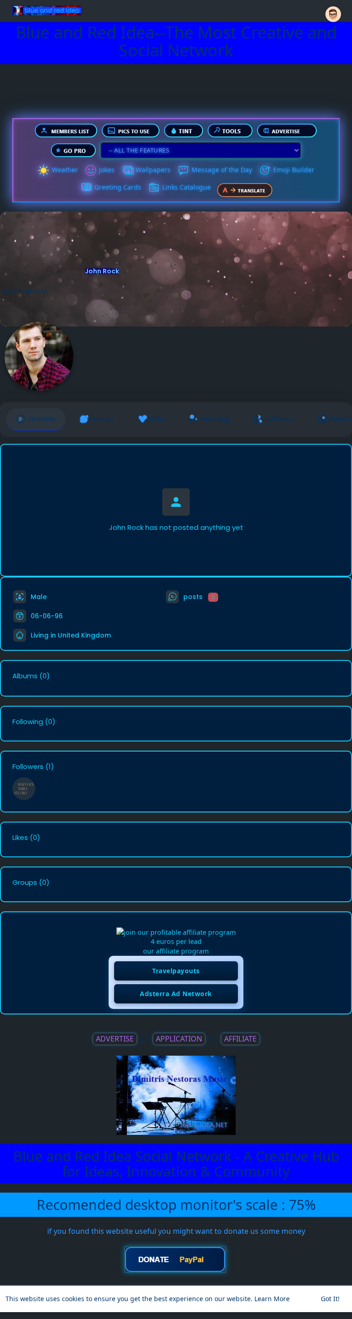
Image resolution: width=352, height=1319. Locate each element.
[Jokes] (90, 170)
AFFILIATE (240, 1039)
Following (27, 721)
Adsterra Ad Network (176, 993)
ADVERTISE (115, 1039)
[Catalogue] (154, 187)
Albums (25, 676)
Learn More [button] (272, 1298)
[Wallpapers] (127, 170)
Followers (28, 766)
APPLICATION (179, 1039)
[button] (333, 10)
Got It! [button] (330, 1298)
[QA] (86, 187)
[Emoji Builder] (264, 170)
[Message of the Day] (183, 170)
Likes (20, 837)
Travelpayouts (176, 970)
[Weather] (43, 170)
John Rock (102, 271)
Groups (24, 882)
